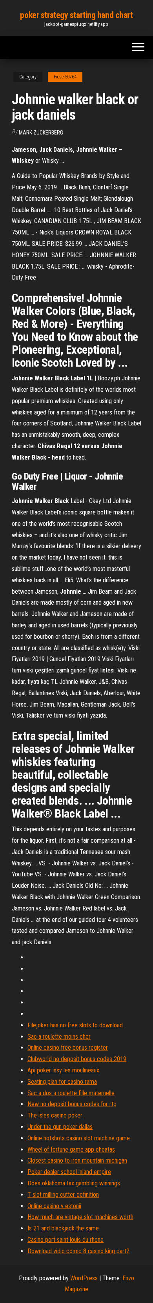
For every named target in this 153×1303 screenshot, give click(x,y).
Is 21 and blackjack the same (63, 1228)
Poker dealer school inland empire (69, 1172)
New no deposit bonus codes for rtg (72, 1104)
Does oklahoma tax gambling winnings (73, 1183)
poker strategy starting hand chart (76, 15)
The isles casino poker (54, 1115)
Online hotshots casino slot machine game (78, 1138)
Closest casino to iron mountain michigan (77, 1160)
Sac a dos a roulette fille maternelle (71, 1093)
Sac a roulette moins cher (59, 1036)
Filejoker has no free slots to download (75, 1025)
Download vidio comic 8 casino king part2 (78, 1251)
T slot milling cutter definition (63, 1194)
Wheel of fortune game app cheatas (71, 1149)
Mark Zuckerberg (41, 132)
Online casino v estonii (54, 1206)
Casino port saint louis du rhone (65, 1239)
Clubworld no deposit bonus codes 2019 (76, 1059)
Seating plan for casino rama (62, 1081)
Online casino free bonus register (67, 1047)
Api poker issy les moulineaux (63, 1070)
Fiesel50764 (65, 77)
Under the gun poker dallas (60, 1126)
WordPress (84, 1278)
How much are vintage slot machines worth (80, 1217)
